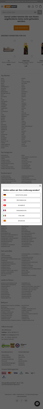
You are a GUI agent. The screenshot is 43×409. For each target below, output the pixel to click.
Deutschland (21, 195)
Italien (21, 215)
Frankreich (21, 210)
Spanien (21, 221)
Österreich (21, 200)
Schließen (40, 186)
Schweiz (21, 205)
